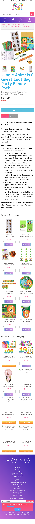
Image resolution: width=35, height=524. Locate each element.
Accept (17, 509)
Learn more (10, 506)
